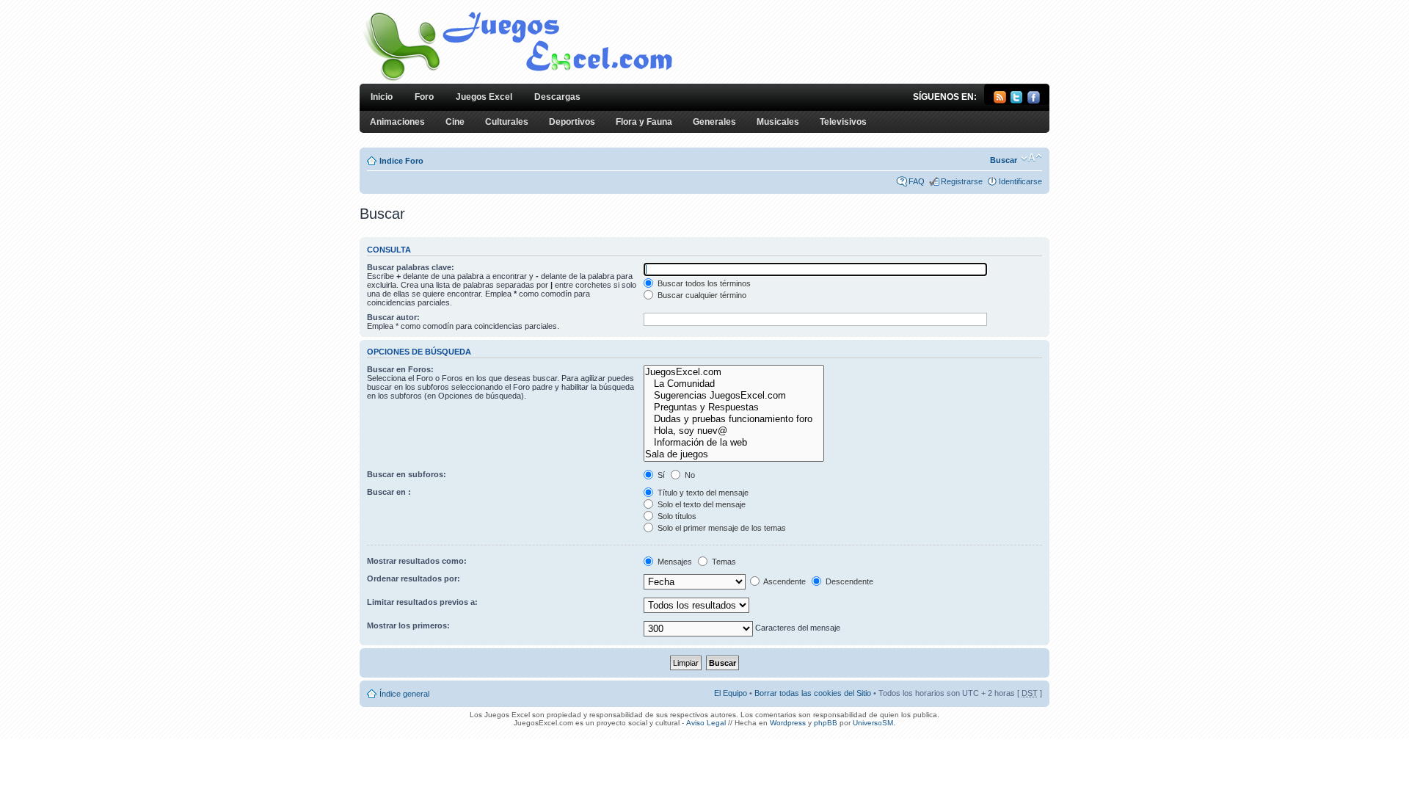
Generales (714, 122)
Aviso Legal (706, 723)
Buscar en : (389, 491)
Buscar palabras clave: (410, 267)
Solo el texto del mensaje (700, 504)
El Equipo (730, 693)
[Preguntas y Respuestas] (733, 407)
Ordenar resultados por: (413, 578)
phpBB (825, 723)
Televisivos (843, 122)
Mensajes (673, 561)
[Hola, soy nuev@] (733, 431)
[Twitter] (1016, 100)
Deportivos (572, 122)
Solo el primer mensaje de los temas (720, 527)
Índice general (404, 693)
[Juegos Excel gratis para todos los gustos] (517, 80)
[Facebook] (1033, 100)
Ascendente (784, 581)
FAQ (917, 181)
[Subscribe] (999, 100)
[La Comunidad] (733, 384)
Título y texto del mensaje (702, 492)
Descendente (848, 581)
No (688, 475)
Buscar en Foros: (400, 369)
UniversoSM (873, 723)
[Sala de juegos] (733, 454)
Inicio (382, 97)
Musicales (778, 122)
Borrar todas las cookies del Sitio (812, 693)
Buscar (1003, 160)
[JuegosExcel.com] (733, 372)
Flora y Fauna (644, 122)
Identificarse (1020, 181)
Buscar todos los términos (703, 283)
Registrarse (962, 181)
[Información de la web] (733, 443)
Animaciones (397, 122)
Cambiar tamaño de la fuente (1031, 157)
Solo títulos (675, 516)
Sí (660, 475)
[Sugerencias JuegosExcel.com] (733, 396)
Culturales (506, 122)
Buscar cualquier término (700, 295)
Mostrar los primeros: (408, 625)
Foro (424, 97)
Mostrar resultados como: (417, 560)
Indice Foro (401, 160)
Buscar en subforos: (406, 474)
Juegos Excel (484, 97)
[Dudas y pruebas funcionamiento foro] (733, 419)
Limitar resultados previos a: (422, 602)
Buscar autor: (393, 317)
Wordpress (788, 723)
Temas (723, 561)
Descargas (557, 97)
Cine (455, 122)
